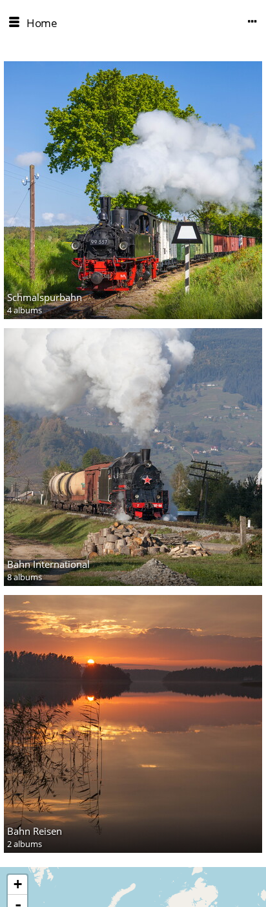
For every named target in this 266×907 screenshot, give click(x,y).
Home (41, 22)
